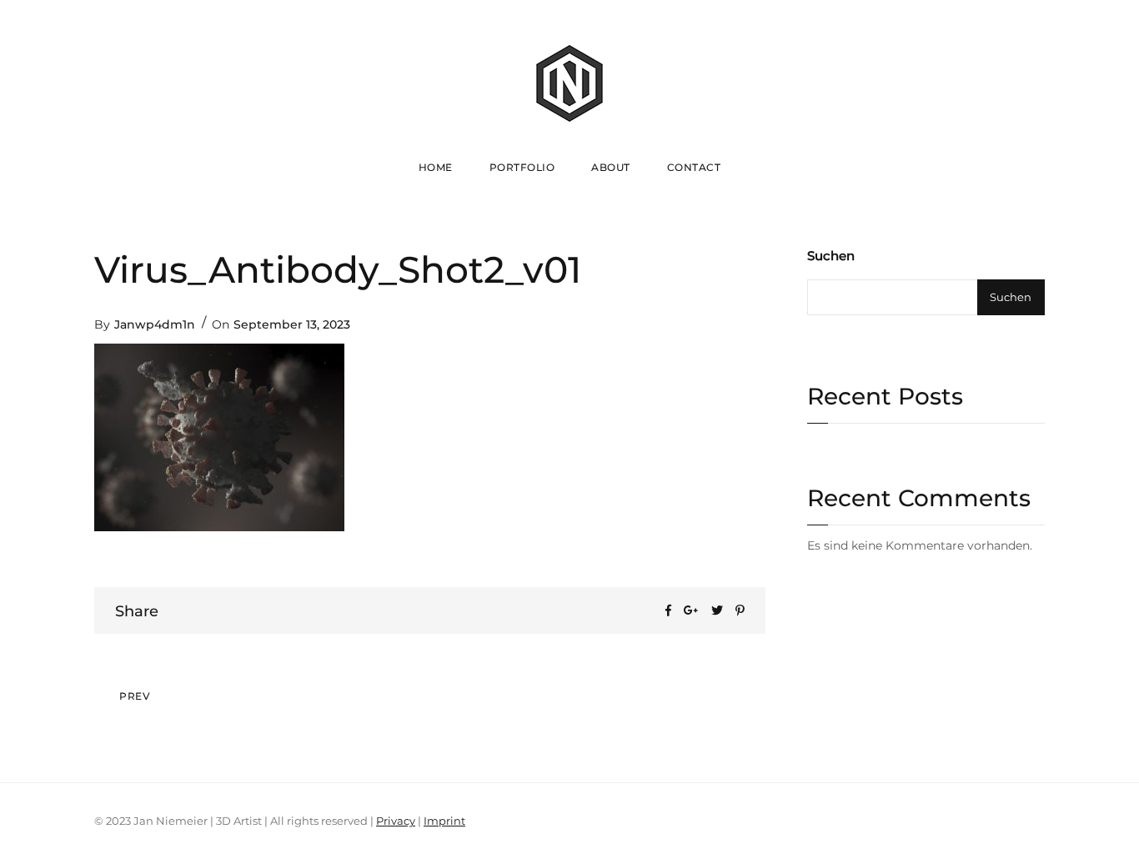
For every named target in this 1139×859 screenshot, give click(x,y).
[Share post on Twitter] (717, 610)
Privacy (395, 820)
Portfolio (522, 167)
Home (436, 167)
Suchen (831, 256)
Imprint (444, 820)
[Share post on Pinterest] (740, 610)
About (610, 167)
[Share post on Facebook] (668, 610)
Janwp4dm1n (154, 324)
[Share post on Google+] (691, 610)
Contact (694, 167)
